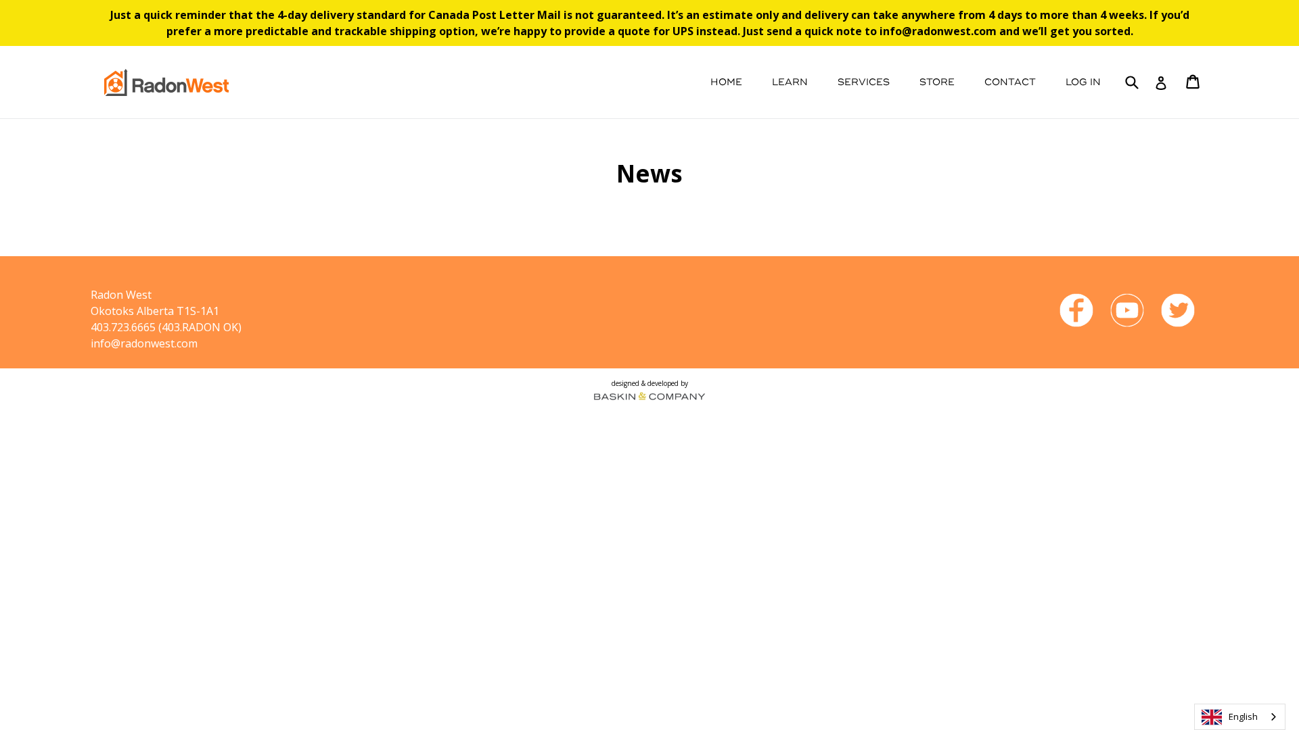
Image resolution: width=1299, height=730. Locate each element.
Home (726, 82)
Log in (1083, 82)
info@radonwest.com (144, 343)
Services (864, 82)
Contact (1010, 82)
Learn (790, 82)
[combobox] (1239, 717)
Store (937, 82)
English (1243, 716)
